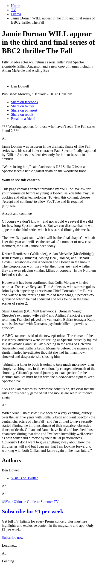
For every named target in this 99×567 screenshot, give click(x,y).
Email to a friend (23, 119)
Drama (16, 14)
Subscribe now (12, 537)
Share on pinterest (24, 110)
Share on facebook (24, 102)
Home (15, 6)
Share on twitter (22, 106)
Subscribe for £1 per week (32, 511)
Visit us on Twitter (24, 478)
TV (13, 10)
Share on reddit (22, 114)
